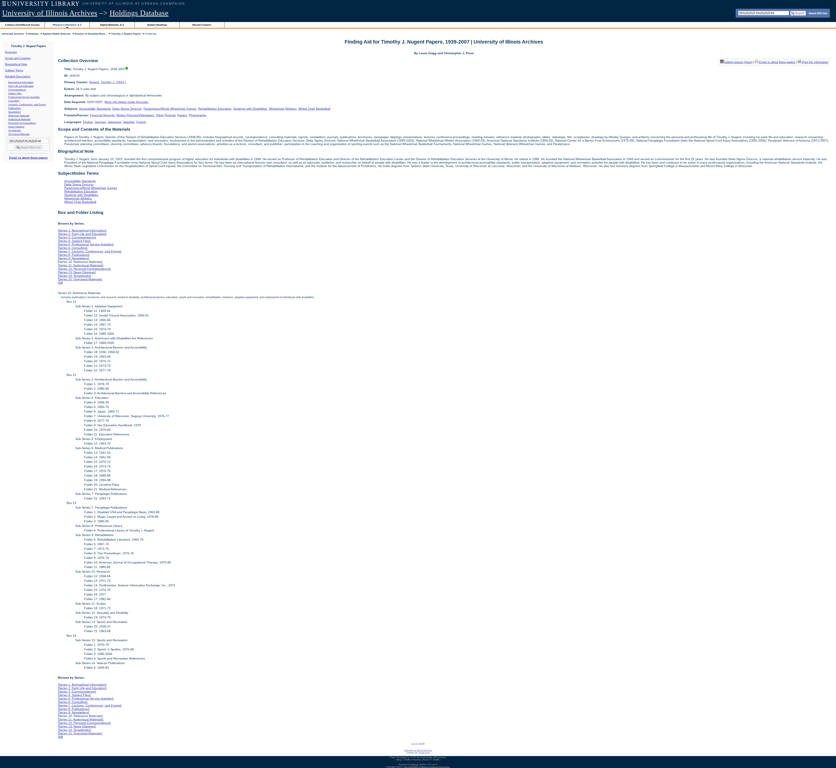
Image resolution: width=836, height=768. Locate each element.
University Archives (13, 33)
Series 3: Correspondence (77, 237)
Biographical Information (21, 82)
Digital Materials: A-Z (112, 25)
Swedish (129, 122)
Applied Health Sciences (57, 33)
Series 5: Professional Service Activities (86, 244)
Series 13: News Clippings (77, 272)
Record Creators (201, 25)
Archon (414, 764)
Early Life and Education (21, 86)
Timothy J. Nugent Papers (126, 33)
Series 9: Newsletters (73, 258)
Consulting (13, 101)
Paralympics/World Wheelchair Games (169, 108)
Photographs (197, 115)
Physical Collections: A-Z (67, 25)
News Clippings (16, 126)
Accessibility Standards (95, 108)
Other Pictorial (165, 115)
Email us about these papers (28, 157)
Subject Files (15, 93)
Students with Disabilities (250, 108)
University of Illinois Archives (49, 13)
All (60, 282)
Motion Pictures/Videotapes (135, 115)
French (141, 122)
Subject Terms (14, 70)
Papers (182, 115)
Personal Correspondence (22, 123)
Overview (11, 52)
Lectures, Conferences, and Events (27, 104)
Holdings (33, 33)
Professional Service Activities (24, 97)
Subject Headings (157, 25)
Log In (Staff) (418, 743)
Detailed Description (17, 76)
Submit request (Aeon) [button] (738, 62)
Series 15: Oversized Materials (80, 279)
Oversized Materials (19, 134)
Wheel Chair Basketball (314, 108)
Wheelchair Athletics (283, 108)
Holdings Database (139, 13)
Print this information (814, 62)
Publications (14, 108)
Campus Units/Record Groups (22, 25)
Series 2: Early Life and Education (82, 234)
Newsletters (14, 112)
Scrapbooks (14, 130)
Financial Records (102, 115)
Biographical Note (16, 64)
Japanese (114, 122)
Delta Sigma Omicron (127, 108)
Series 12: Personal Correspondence (84, 269)
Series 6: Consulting (72, 248)
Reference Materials (19, 115)
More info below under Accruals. (126, 102)
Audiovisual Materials (19, 119)
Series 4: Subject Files (74, 241)
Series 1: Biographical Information (82, 230)
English (88, 122)
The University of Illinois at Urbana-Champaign (427, 767)
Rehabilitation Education (214, 108)
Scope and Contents (18, 58)
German (100, 122)
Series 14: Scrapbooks (74, 275)
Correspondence (17, 89)
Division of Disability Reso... (91, 33)
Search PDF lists (818, 13)
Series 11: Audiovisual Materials (80, 265)
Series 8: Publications (73, 255)
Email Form (424, 752)
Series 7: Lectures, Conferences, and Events (89, 251)
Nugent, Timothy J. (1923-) (107, 82)
